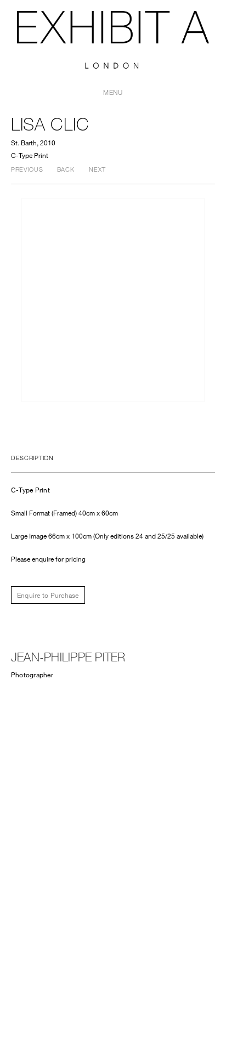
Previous (27, 169)
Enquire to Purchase (48, 595)
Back (66, 169)
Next (97, 169)
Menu (113, 92)
